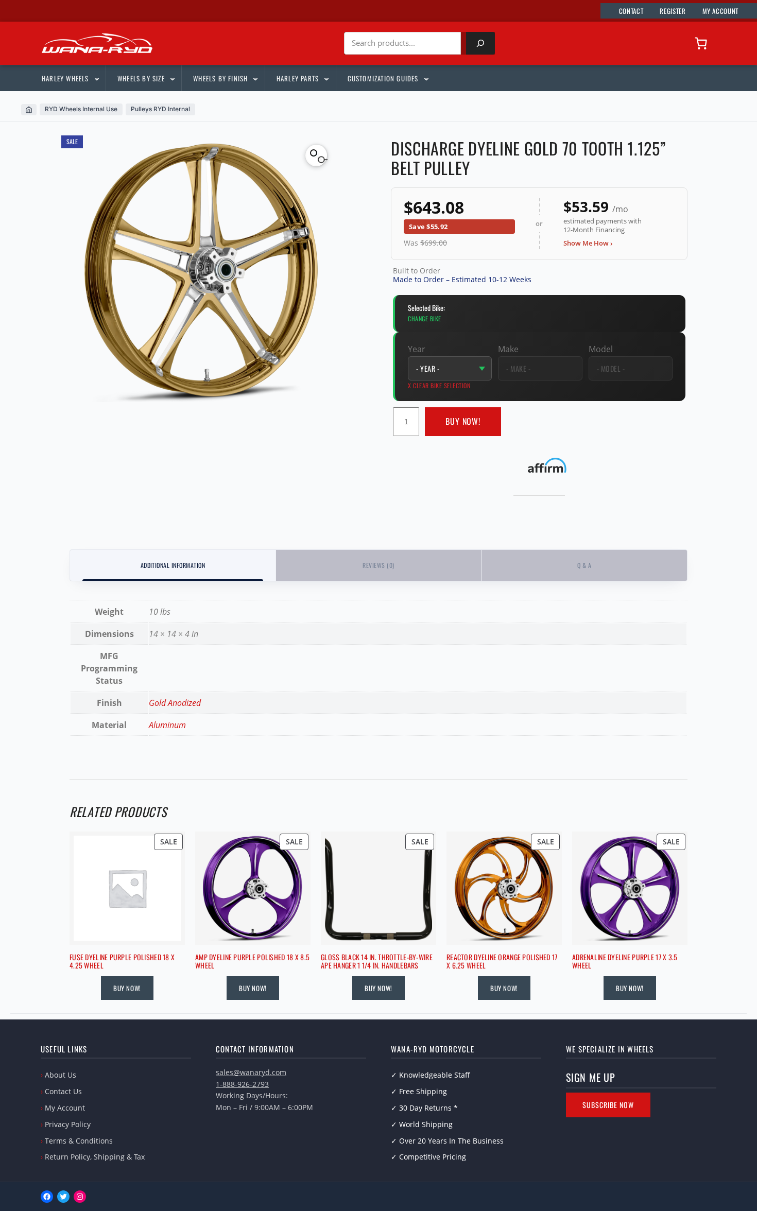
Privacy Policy (68, 1124)
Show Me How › (587, 243)
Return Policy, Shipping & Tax (95, 1157)
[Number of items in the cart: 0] (700, 43)
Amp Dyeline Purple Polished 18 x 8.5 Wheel (252, 962)
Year (416, 349)
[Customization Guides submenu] (426, 78)
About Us (60, 1075)
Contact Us (63, 1091)
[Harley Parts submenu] (326, 78)
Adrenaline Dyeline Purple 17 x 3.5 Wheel (625, 962)
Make (508, 349)
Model (601, 349)
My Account (65, 1108)
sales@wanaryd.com (251, 1072)
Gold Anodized (175, 702)
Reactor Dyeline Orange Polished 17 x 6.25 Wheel (502, 962)
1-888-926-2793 (242, 1084)
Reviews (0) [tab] (378, 565)
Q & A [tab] (584, 565)
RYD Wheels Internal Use (81, 109)
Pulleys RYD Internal (160, 109)
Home (29, 109)
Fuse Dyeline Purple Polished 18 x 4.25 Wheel (122, 962)
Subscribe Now (608, 1104)
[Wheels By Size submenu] (172, 78)
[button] (316, 155)
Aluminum (167, 725)
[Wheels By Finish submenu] (255, 78)
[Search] (480, 43)
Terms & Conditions (79, 1141)
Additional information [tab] (173, 565)
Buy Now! (463, 421)
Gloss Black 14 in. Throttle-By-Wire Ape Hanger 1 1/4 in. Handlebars (377, 962)
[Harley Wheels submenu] (96, 78)
